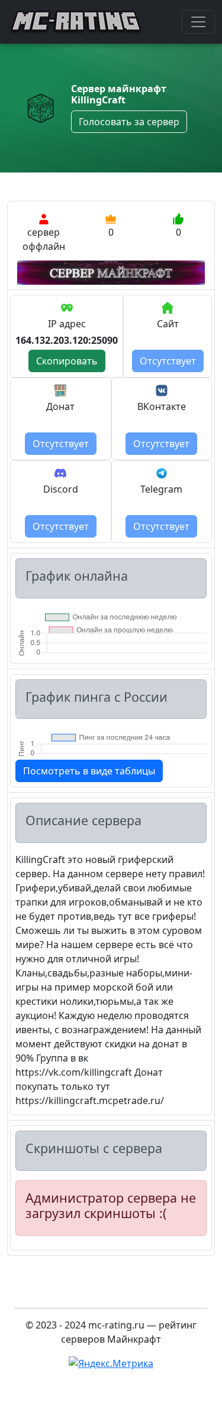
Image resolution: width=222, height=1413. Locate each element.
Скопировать (67, 360)
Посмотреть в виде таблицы (89, 770)
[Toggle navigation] (198, 22)
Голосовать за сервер (129, 121)
